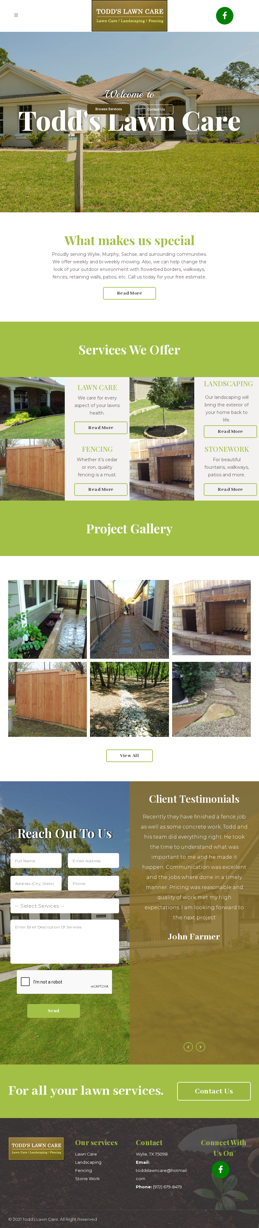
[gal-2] (47, 619)
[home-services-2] (211, 617)
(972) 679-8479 (159, 1186)
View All (129, 756)
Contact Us (156, 109)
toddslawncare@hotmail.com (162, 1170)
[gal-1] (129, 619)
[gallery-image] (129, 699)
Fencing (83, 1170)
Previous (188, 1047)
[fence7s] (47, 699)
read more (129, 293)
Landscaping (88, 1162)
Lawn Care (86, 1153)
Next (200, 1047)
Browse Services (108, 109)
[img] (211, 699)
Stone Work (87, 1178)
